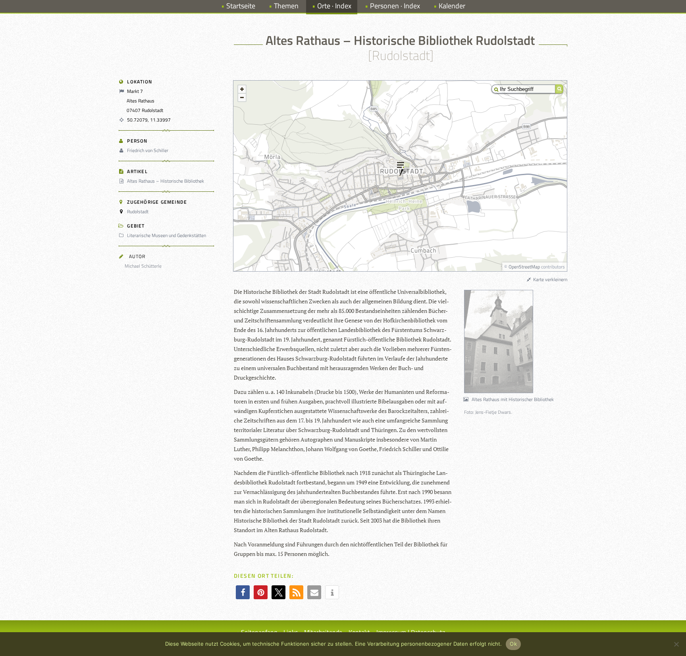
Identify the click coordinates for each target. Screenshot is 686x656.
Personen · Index (395, 5)
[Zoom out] (242, 97)
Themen (286, 5)
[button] (243, 592)
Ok (513, 644)
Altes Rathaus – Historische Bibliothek (165, 181)
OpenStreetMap (524, 266)
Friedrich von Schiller (147, 150)
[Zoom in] (242, 89)
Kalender (452, 5)
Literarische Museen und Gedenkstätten (166, 235)
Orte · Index (334, 5)
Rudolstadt (137, 211)
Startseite (240, 5)
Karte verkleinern (549, 279)
